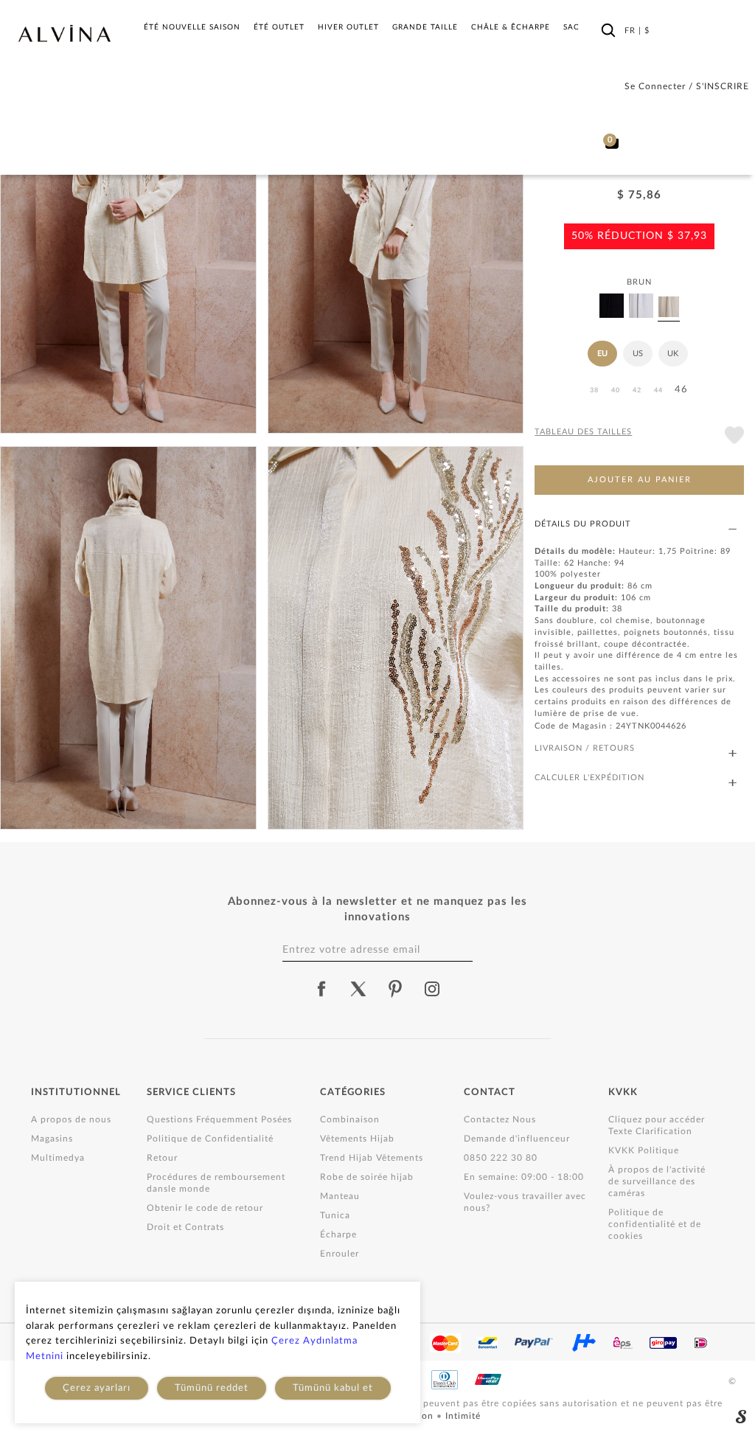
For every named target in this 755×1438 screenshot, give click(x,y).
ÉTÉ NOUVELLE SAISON (192, 27)
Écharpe (338, 1234)
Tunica (335, 1215)
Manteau (340, 1196)
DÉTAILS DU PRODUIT (583, 524)
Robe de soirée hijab (367, 1177)
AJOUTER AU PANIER (640, 480)
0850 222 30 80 (500, 1157)
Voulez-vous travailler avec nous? (525, 1202)
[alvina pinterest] (395, 989)
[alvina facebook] (321, 989)
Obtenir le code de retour (205, 1207)
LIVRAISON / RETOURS (585, 748)
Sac (571, 27)
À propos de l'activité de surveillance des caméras (657, 1181)
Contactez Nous (500, 1119)
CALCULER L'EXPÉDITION (589, 778)
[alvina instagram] (433, 989)
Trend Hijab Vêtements (371, 1157)
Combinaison (350, 1119)
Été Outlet (279, 27)
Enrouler (339, 1253)
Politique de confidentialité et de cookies (654, 1224)
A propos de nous (71, 1119)
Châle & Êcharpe (510, 27)
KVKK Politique (643, 1150)
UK (672, 354)
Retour (162, 1157)
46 (681, 390)
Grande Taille (425, 27)
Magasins (52, 1138)
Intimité (463, 1415)
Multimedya (58, 1157)
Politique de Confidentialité (210, 1138)
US (638, 354)
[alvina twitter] (358, 989)
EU (602, 354)
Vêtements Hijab (357, 1138)
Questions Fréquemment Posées (219, 1119)
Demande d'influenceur (517, 1138)
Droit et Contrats (185, 1227)
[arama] (608, 30)
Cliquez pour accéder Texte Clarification (656, 1125)
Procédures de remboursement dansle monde (216, 1183)
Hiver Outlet (348, 27)
